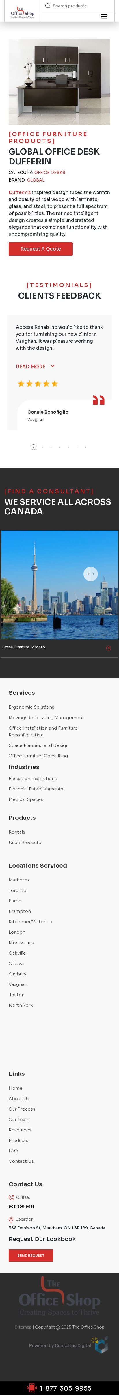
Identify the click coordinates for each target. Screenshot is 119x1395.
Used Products (25, 842)
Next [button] (105, 581)
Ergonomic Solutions (31, 707)
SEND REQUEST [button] (31, 1255)
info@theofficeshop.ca (24, 574)
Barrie (15, 901)
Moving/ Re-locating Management (46, 717)
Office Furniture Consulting (38, 756)
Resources (20, 1130)
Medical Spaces (26, 799)
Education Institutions (33, 778)
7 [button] (85, 447)
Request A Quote (41, 249)
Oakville (17, 953)
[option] (59, 372)
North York (21, 1005)
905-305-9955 (17, 556)
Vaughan (18, 984)
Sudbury (17, 974)
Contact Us (21, 1161)
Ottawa (17, 963)
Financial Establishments (36, 789)
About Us (19, 1098)
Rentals (17, 832)
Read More (30, 367)
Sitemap (23, 1327)
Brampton (20, 911)
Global (35, 180)
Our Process (22, 1109)
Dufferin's (20, 192)
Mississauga (21, 942)
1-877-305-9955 (65, 1388)
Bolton (17, 994)
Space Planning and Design (39, 745)
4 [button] (59, 447)
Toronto (17, 890)
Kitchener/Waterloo (30, 921)
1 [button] (33, 447)
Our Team (19, 1119)
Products (18, 1140)
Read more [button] (15, 589)
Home (16, 1088)
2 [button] (42, 447)
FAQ (13, 1150)
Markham (19, 880)
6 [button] (77, 447)
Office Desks (49, 172)
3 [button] (51, 447)
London (17, 932)
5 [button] (68, 447)
